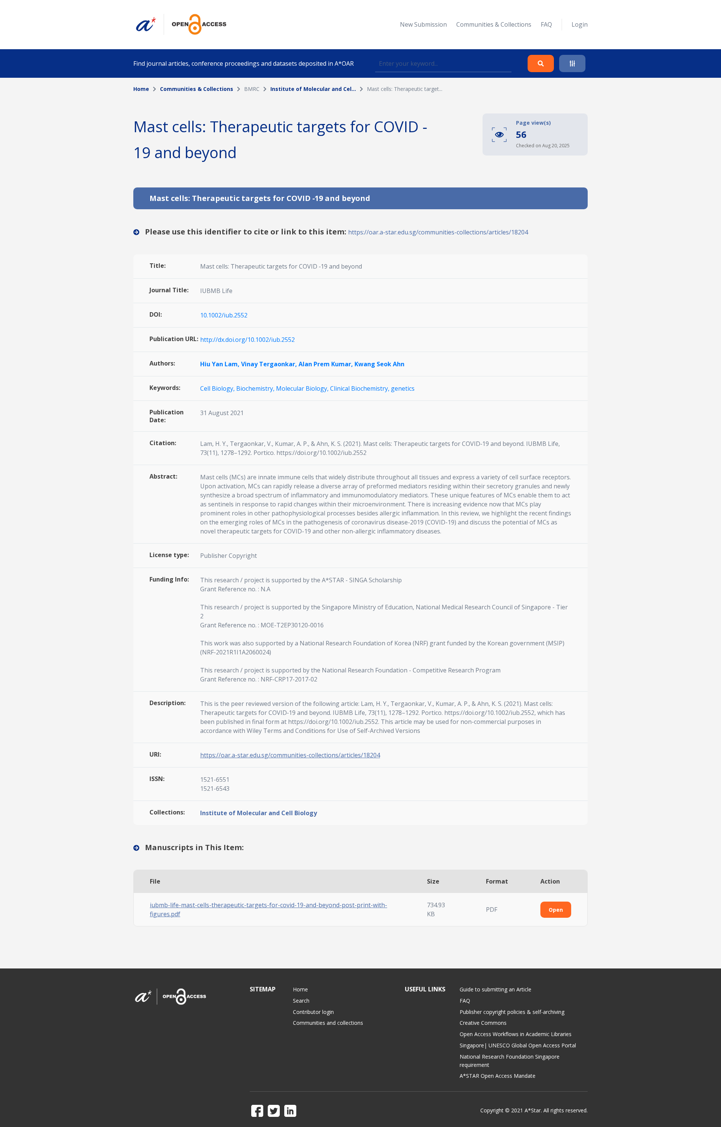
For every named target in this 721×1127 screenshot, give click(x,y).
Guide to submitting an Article (495, 989)
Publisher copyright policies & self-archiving (512, 1011)
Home (141, 88)
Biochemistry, (256, 388)
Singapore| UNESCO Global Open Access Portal (518, 1045)
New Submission (423, 24)
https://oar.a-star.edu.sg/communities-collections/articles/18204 (438, 232)
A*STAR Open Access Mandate (497, 1075)
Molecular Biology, (303, 388)
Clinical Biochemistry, (360, 388)
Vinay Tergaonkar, (270, 364)
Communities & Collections (493, 24)
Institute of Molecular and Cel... (313, 88)
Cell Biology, (218, 388)
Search (301, 1000)
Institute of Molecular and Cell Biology (258, 813)
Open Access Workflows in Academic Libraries (516, 1034)
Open (556, 909)
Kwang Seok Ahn (379, 364)
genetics (403, 388)
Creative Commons (483, 1022)
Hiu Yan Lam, (220, 364)
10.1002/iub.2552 (223, 315)
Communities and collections (328, 1022)
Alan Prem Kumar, (326, 364)
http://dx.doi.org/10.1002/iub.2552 (247, 339)
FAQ (546, 24)
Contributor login (313, 1011)
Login (580, 24)
